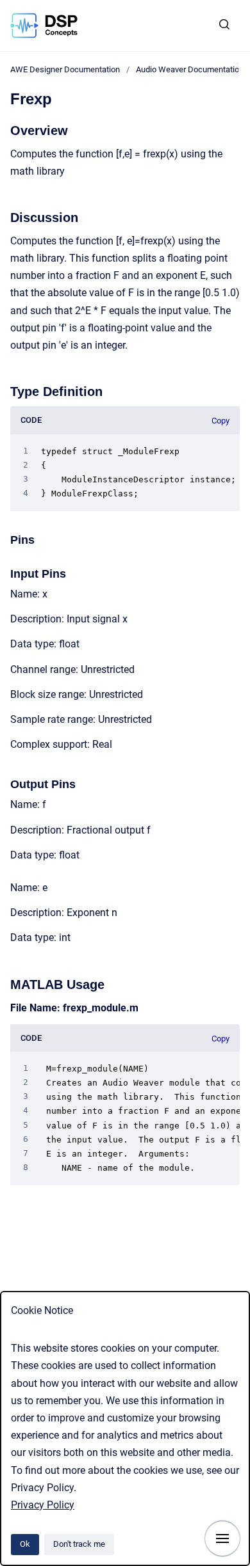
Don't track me (79, 1544)
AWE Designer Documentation (65, 69)
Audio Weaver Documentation (190, 69)
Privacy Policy (42, 1505)
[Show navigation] (222, 1538)
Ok (25, 1544)
